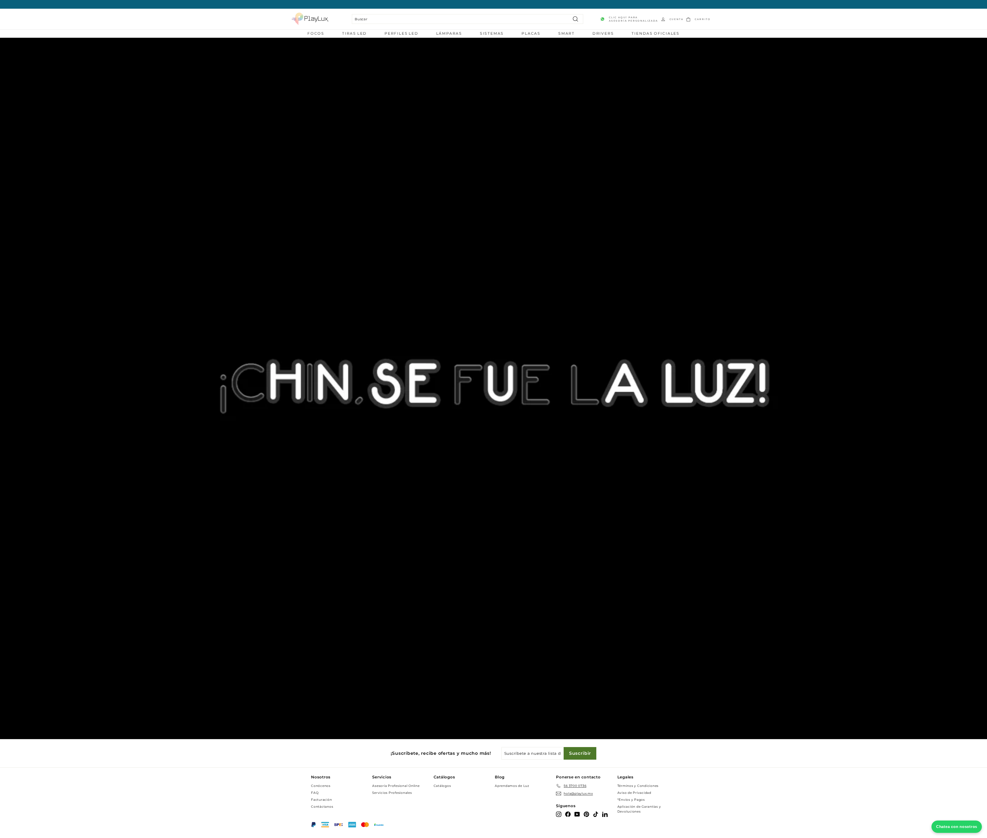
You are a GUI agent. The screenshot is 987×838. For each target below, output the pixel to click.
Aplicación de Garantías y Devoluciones (639, 809)
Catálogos (442, 786)
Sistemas (492, 33)
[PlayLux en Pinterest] (586, 814)
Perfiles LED (401, 33)
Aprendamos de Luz (512, 786)
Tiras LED (354, 33)
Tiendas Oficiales (656, 33)
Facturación (321, 800)
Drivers (603, 33)
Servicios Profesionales (392, 793)
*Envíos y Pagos (631, 800)
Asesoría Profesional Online (395, 786)
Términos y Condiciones (638, 786)
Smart (566, 33)
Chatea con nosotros (956, 826)
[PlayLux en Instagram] (558, 814)
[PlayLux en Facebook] (568, 814)
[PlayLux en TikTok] (595, 814)
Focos (315, 33)
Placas (531, 33)
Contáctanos (322, 806)
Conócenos (321, 786)
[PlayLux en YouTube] (577, 814)
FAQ (314, 793)
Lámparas (449, 33)
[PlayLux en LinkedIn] (605, 814)
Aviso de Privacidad (634, 793)
